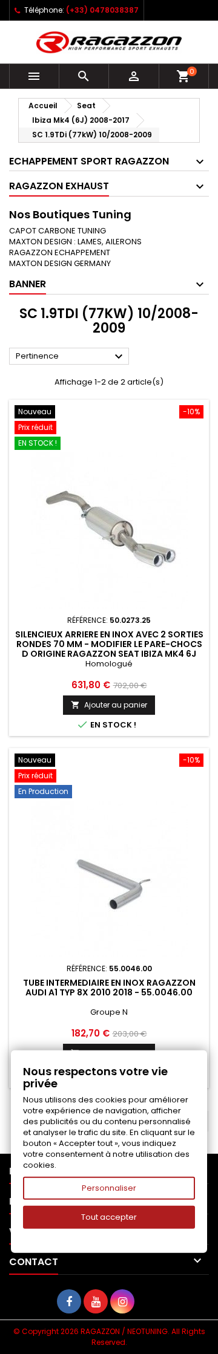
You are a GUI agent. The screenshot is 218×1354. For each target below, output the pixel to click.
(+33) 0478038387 (102, 10)
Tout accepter (109, 1217)
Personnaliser (109, 1188)
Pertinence (71, 357)
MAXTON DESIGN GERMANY (60, 263)
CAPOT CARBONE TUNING (57, 230)
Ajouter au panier (109, 705)
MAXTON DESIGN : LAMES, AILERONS (75, 241)
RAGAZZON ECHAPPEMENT (59, 252)
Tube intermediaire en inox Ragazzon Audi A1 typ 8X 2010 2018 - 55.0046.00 (109, 987)
